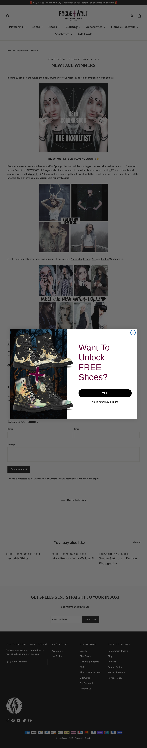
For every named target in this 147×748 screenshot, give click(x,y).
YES (105, 393)
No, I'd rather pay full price (105, 402)
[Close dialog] (133, 332)
